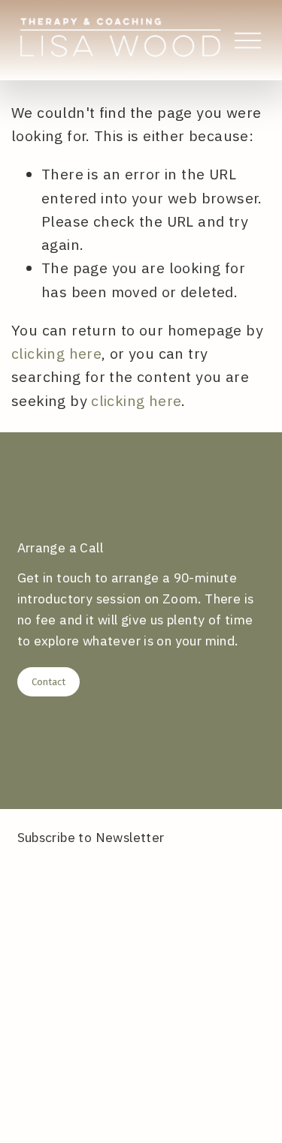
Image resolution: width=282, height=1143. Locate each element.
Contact (48, 681)
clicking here (56, 353)
